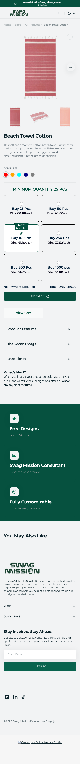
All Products (32, 24)
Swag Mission (21, 721)
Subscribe (40, 666)
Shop (18, 24)
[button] (5, 13)
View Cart (23, 313)
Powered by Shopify (42, 721)
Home (7, 24)
